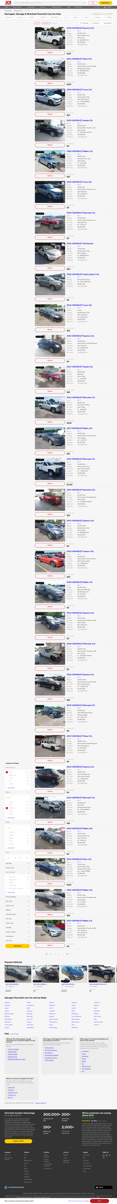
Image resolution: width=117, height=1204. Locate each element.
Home (6, 7)
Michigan (29, 1013)
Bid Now (50, 52)
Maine (73, 1011)
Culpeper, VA (12, 1095)
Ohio (95, 1019)
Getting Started (56, 7)
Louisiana (52, 1011)
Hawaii (7, 1008)
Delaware (52, 1005)
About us (7, 1155)
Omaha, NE (11, 1087)
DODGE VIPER (12, 1052)
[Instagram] (104, 1155)
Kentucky (29, 1011)
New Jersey (97, 1016)
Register (65, 1155)
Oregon (29, 1022)
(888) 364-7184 (37, 1193)
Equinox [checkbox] (11, 835)
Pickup (84, 1059)
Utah (73, 1024)
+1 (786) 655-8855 (27, 1193)
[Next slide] (75, 23)
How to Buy (86, 1155)
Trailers (26, 1171)
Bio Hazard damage (51, 1050)
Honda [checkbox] (11, 811)
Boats (26, 1168)
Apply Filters (17, 946)
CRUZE (44, 17)
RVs (25, 1158)
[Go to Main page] (8, 3)
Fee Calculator (87, 1166)
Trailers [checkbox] (11, 784)
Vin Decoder (86, 1168)
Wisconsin (75, 1027)
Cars (36, 23)
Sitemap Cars (28, 1182)
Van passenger (86, 1069)
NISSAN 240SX (12, 1057)
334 (67, 954)
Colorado (99, 17)
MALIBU (33, 17)
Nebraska (30, 1016)
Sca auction (8, 11)
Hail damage (49, 1052)
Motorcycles (28, 1160)
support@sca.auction (49, 1193)
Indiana (74, 1008)
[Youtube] (104, 1157)
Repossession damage (51, 1055)
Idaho (28, 1008)
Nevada (51, 1016)
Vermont (96, 1024)
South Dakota (9, 1024)
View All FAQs (14, 1034)
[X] (109, 1155)
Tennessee (30, 1024)
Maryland (97, 1011)
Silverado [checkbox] (12, 832)
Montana (7, 1016)
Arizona (51, 1002)
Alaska (29, 1002)
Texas (51, 1024)
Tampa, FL (11, 1090)
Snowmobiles (28, 1179)
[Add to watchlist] (63, 29)
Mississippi (75, 1013)
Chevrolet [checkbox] (12, 808)
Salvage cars (18, 11)
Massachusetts (9, 1013)
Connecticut (30, 1005)
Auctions (42, 7)
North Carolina (53, 1019)
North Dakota (76, 1019)
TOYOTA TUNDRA (13, 1049)
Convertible (85, 1051)
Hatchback (85, 1056)
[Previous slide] (35, 23)
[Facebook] (107, 1155)
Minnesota (52, 1013)
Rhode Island (75, 1022)
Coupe (84, 1054)
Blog (68, 7)
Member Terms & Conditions (40, 1197)
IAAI (98, 1197)
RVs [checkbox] (10, 781)
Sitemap (48, 1197)
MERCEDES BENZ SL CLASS (16, 1059)
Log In (93, 3)
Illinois (51, 1008)
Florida (74, 1005)
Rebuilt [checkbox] (11, 882)
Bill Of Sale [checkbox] (12, 885)
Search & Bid (17, 7)
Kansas (7, 1011)
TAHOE (87, 17)
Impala (77, 17)
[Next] (71, 954)
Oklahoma (8, 1022)
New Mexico (8, 1019)
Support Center (40, 1103)
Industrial (27, 1176)
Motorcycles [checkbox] (12, 775)
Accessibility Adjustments (16, 1187)
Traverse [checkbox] (11, 844)
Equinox (22, 17)
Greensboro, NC (12, 1092)
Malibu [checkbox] (11, 838)
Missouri (96, 1013)
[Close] (112, 1201)
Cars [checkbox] (10, 772)
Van (83, 1071)
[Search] (84, 3)
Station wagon (86, 1066)
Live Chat (86, 1160)
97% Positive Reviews (88, 1118)
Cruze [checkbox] (11, 841)
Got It (99, 1201)
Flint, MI (10, 1097)
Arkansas (74, 1002)
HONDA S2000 (12, 1054)
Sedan (84, 1061)
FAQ (84, 1158)
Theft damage (49, 1060)
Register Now (105, 3)
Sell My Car (78, 7)
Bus (25, 1166)
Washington (30, 1027)
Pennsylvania (53, 1022)
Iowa (95, 1008)
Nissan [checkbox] (11, 814)
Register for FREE (18, 1141)
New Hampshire (76, 1016)
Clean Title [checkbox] (12, 877)
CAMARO (110, 17)
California (97, 1002)
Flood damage (49, 1047)
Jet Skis (26, 1174)
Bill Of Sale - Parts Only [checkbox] (16, 888)
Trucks (26, 1163)
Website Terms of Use (27, 1197)
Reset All (54, 23)
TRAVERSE (56, 17)
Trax (67, 17)
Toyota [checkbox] (11, 802)
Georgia (96, 1005)
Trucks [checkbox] (11, 778)
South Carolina (98, 1022)
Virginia (7, 1027)
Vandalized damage (51, 1057)
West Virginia (53, 1027)
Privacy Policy (19, 1197)
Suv (83, 1064)
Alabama (7, 1002)
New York (30, 1019)
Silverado (10, 17)
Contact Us (86, 1163)
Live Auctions (31, 7)
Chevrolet (45, 23)
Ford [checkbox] (10, 805)
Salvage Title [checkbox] (13, 879)
